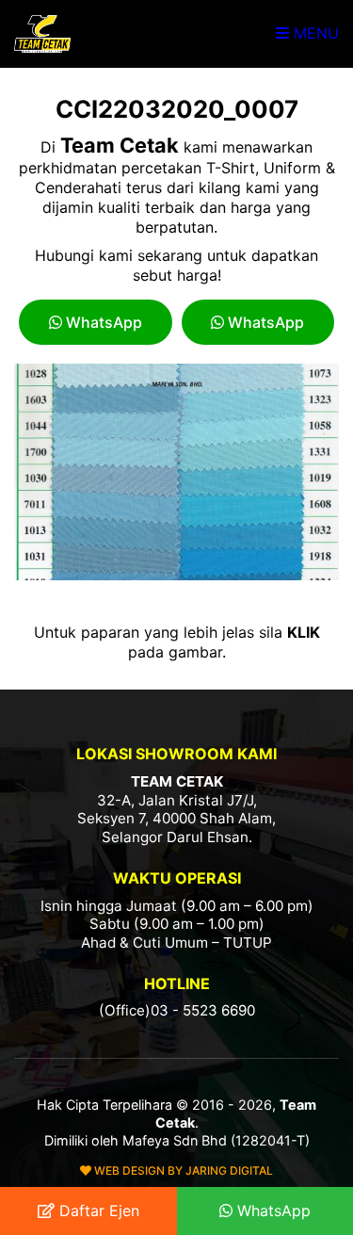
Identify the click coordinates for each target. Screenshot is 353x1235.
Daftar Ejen (97, 1210)
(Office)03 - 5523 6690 (177, 1010)
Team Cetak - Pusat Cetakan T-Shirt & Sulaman (42, 34)
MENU (314, 33)
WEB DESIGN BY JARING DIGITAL (182, 1170)
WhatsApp (102, 322)
